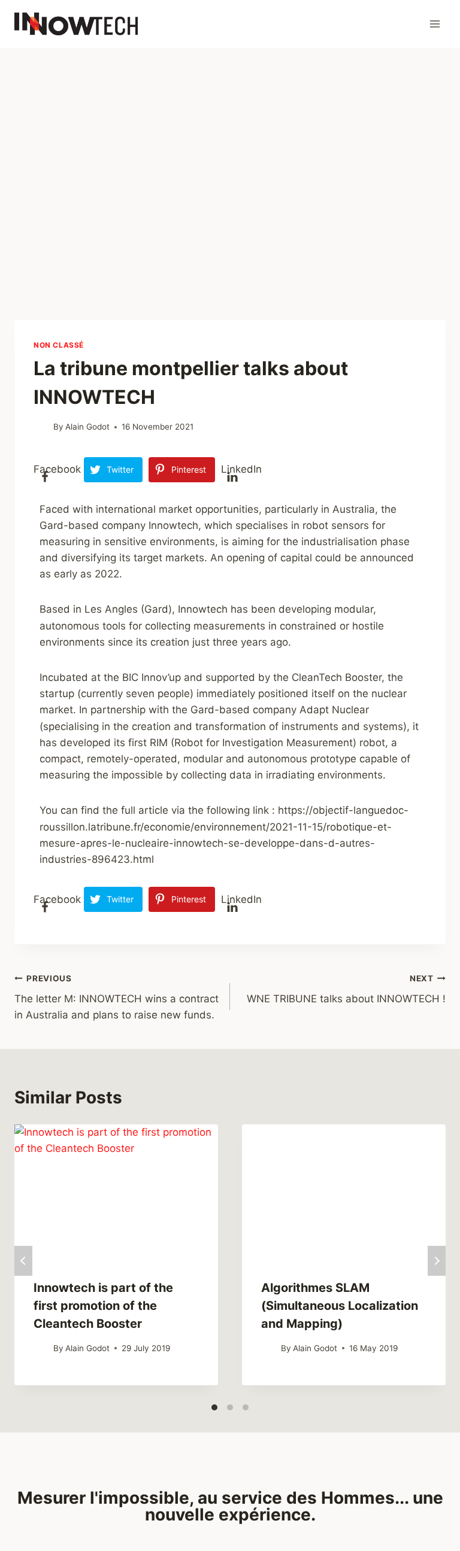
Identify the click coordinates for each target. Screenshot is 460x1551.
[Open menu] (434, 23)
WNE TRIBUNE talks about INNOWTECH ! (346, 989)
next (437, 1261)
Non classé (59, 344)
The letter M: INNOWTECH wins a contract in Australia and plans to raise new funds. (116, 997)
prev (23, 1261)
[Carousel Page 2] (230, 1407)
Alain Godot (87, 426)
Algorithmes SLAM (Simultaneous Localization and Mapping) (339, 1306)
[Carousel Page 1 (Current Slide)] (214, 1407)
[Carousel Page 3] (246, 1407)
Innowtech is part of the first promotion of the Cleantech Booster (103, 1306)
